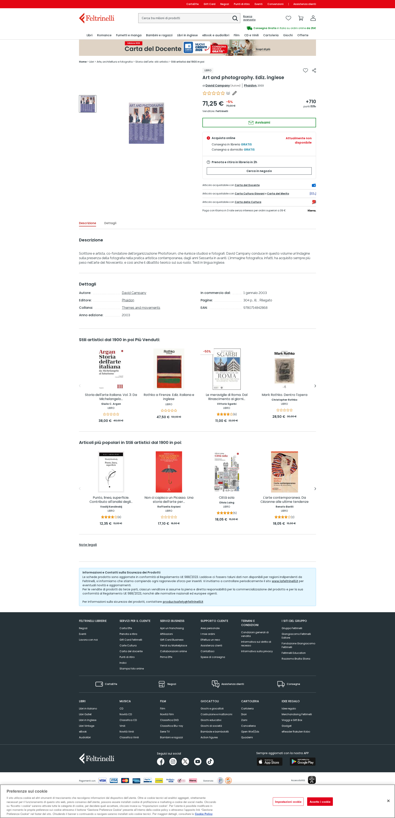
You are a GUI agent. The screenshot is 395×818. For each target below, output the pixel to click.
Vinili (122, 726)
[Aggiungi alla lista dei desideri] (305, 70)
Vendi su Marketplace (173, 645)
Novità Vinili (127, 731)
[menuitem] (89, 35)
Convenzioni (275, 4)
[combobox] (189, 18)
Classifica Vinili (129, 737)
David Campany (218, 85)
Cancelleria (248, 726)
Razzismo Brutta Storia (296, 658)
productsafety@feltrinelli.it (183, 602)
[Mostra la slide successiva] (315, 385)
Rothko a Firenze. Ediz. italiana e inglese (169, 397)
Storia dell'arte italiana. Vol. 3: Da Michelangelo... (111, 397)
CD (121, 708)
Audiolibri (85, 737)
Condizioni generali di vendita (255, 634)
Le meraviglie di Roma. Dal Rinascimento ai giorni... (226, 397)
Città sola (226, 498)
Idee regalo (289, 708)
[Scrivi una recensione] (234, 93)
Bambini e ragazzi (171, 737)
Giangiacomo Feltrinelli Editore (296, 635)
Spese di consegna (213, 657)
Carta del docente (131, 651)
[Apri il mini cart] (300, 18)
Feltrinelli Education (294, 653)
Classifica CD (128, 720)
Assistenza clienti (304, 4)
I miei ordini (208, 634)
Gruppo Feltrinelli (292, 628)
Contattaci (207, 651)
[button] (235, 18)
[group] (257, 28)
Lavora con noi (88, 639)
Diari (244, 714)
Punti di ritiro (242, 4)
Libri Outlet (85, 714)
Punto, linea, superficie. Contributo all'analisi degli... (110, 500)
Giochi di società (211, 726)
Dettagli (110, 223)
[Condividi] (314, 70)
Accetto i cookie (320, 801)
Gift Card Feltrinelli (131, 639)
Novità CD (126, 714)
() (228, 93)
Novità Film (167, 714)
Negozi (224, 4)
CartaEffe (192, 4)
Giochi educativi (211, 720)
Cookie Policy (204, 814)
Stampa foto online (132, 668)
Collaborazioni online (173, 651)
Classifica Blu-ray (171, 726)
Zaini (244, 720)
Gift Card (209, 4)
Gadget (287, 726)
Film (162, 708)
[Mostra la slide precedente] (79, 385)
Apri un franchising (172, 628)
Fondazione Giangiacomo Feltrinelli (298, 645)
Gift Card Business (172, 639)
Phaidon (250, 85)
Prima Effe (166, 657)
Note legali (88, 545)
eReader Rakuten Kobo (296, 731)
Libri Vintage (86, 726)
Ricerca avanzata (249, 18)
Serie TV (165, 731)
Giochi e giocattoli (212, 708)
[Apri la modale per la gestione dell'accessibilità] (312, 780)
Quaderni (247, 737)
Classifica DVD (169, 720)
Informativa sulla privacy (257, 651)
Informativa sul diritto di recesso (256, 643)
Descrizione (87, 223)
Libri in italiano (88, 708)
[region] (197, 801)
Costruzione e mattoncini (216, 714)
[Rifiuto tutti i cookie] (388, 800)
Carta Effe (126, 628)
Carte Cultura (128, 645)
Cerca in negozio (259, 171)
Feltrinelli (222, 111)
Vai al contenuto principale (96, 4)
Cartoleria (247, 708)
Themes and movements (141, 308)
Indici (123, 663)
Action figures (209, 737)
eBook (83, 731)
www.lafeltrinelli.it (285, 581)
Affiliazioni (166, 634)
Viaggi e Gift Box (292, 720)
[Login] (313, 18)
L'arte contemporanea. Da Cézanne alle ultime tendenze (284, 500)
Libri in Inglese (87, 720)
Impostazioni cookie (288, 801)
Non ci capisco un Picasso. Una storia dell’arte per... (168, 500)
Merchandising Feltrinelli (297, 714)
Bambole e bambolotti (215, 731)
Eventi (259, 4)
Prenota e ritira (128, 634)
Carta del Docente (247, 185)
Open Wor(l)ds (250, 731)
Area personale (210, 628)
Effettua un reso (210, 639)
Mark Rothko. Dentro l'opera (284, 395)
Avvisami (262, 122)
